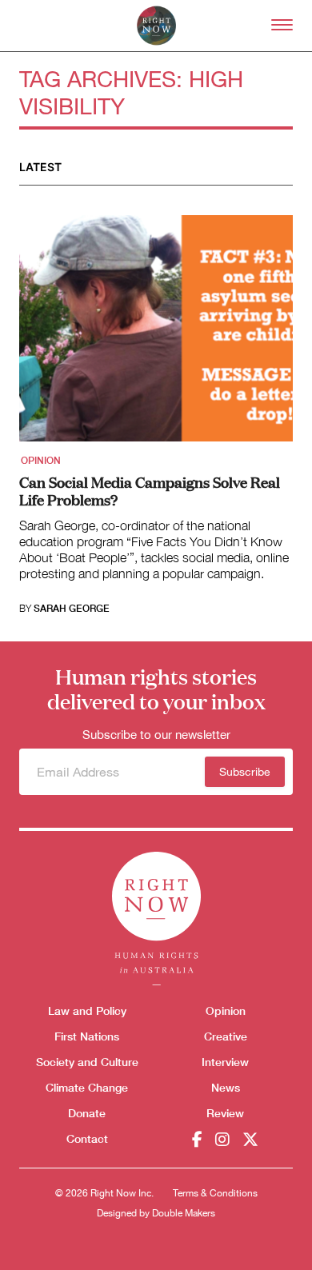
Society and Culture (87, 1061)
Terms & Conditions (215, 1193)
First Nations (86, 1036)
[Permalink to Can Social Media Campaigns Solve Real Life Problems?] (156, 333)
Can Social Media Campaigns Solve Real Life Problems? (149, 490)
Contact (87, 1138)
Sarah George (72, 608)
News (225, 1087)
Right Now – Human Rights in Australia (156, 25)
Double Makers (183, 1213)
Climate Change (87, 1087)
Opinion (41, 460)
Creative (225, 1036)
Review (225, 1113)
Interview (225, 1061)
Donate (87, 1113)
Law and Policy (87, 1010)
